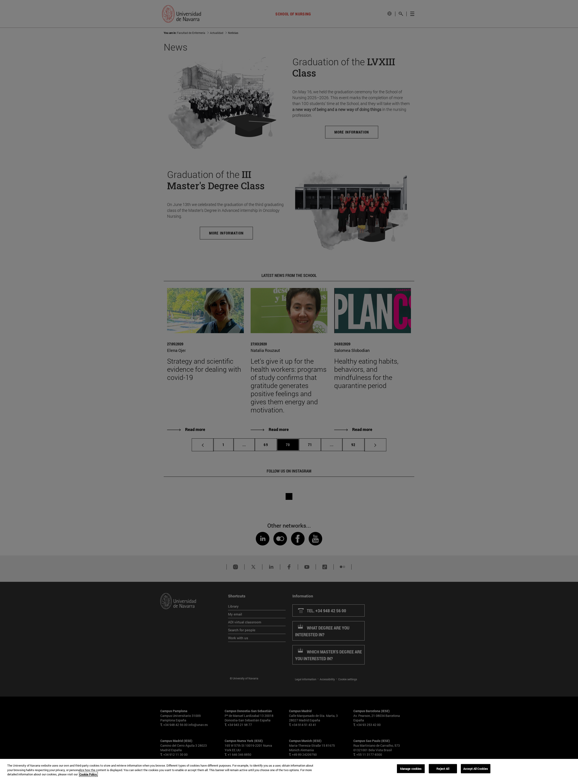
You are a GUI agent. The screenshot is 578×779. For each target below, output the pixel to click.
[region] (289, 769)
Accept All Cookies (475, 768)
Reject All (442, 768)
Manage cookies (411, 768)
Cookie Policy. (88, 774)
